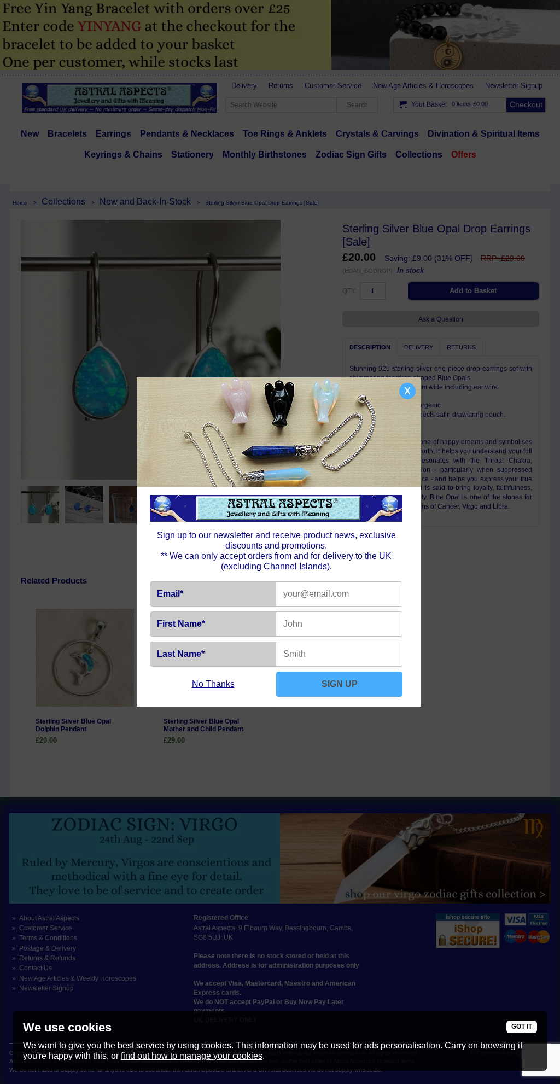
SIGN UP (340, 684)
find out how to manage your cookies (191, 1055)
